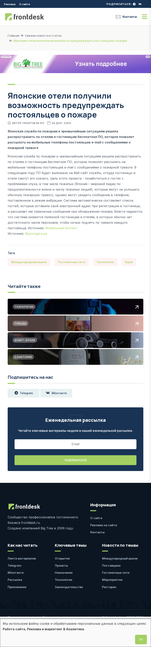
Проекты (61, 565)
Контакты (129, 16)
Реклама (9, 4)
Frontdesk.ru (33, 123)
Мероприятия (112, 580)
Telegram (26, 393)
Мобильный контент (61, 228)
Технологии (105, 262)
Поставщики (111, 565)
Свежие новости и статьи (43, 36)
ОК (141, 639)
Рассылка (15, 580)
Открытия (62, 558)
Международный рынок (29, 262)
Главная (13, 36)
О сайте (24, 4)
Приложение (17, 587)
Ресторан (109, 587)
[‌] (134, 4)
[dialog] (75, 633)
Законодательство (69, 587)
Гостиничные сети (71, 262)
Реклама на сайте (103, 525)
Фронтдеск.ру (36, 234)
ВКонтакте (59, 393)
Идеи (129, 262)
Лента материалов (22, 558)
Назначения (64, 572)
